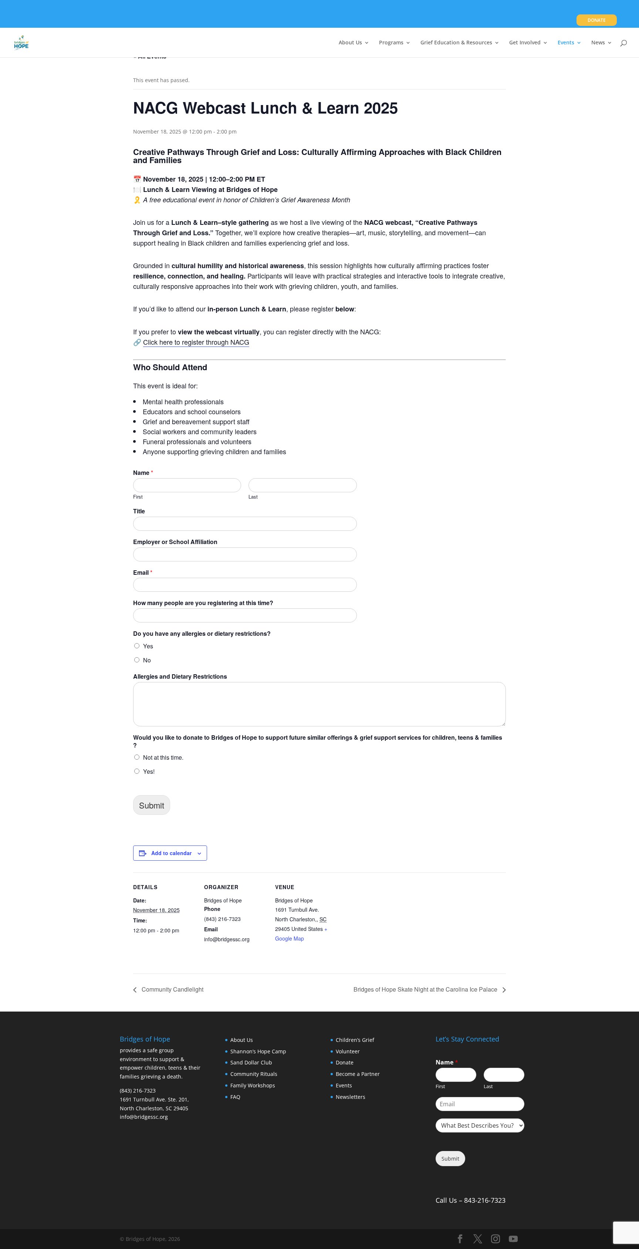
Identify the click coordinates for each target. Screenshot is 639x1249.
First (138, 497)
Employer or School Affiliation (175, 542)
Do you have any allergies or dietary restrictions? (202, 634)
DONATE (597, 20)
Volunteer (348, 1051)
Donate (345, 1062)
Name (143, 473)
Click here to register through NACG (196, 342)
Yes (148, 646)
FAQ (235, 1096)
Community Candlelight (171, 989)
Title (139, 511)
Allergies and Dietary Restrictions (180, 677)
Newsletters (350, 1096)
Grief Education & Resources (456, 43)
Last (253, 497)
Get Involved (525, 43)
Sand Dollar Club (251, 1062)
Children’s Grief (355, 1039)
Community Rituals (253, 1073)
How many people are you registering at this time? (203, 603)
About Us (350, 43)
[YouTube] (513, 1239)
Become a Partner (358, 1073)
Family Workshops (252, 1085)
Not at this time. (163, 757)
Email (142, 573)
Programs (391, 43)
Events (566, 43)
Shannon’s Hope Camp (258, 1051)
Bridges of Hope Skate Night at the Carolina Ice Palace (426, 989)
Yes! (149, 771)
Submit (151, 805)
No (147, 660)
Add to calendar (171, 853)
